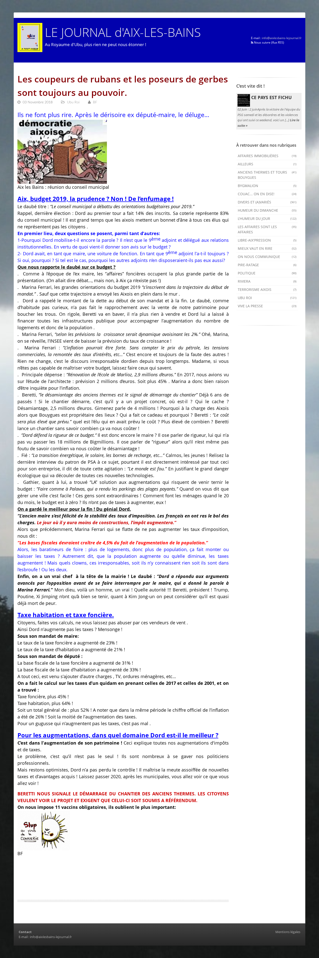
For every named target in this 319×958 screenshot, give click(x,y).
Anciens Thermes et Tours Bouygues (267, 175)
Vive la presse (267, 306)
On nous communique (267, 256)
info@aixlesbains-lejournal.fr (282, 38)
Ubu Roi (267, 297)
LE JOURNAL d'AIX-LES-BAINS (123, 32)
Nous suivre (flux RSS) (268, 42)
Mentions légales (287, 932)
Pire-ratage (267, 264)
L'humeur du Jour (267, 218)
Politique (267, 273)
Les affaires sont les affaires (267, 229)
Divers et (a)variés (267, 202)
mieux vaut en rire (267, 248)
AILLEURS (267, 164)
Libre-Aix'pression (267, 240)
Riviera (267, 281)
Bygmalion (267, 185)
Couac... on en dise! (267, 194)
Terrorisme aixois (267, 289)
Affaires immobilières (267, 155)
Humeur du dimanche (267, 210)
